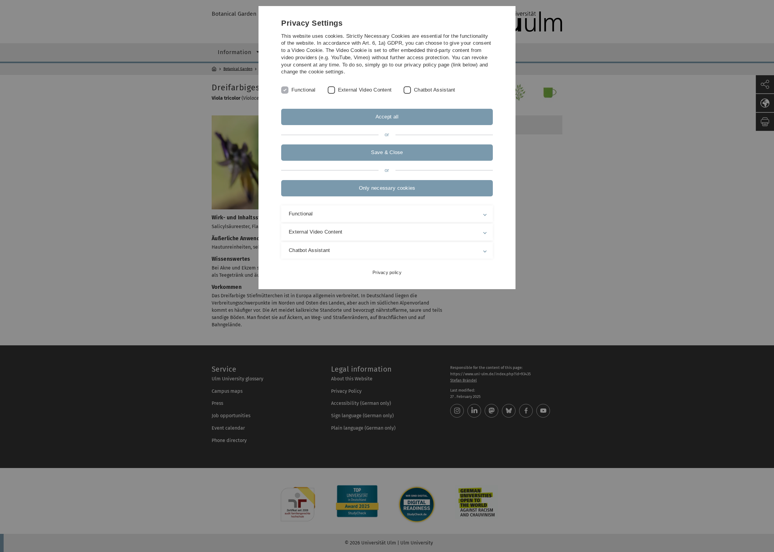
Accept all (387, 117)
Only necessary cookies (387, 188)
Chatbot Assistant (434, 90)
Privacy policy (387, 272)
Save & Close (387, 152)
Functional (303, 90)
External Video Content (365, 90)
